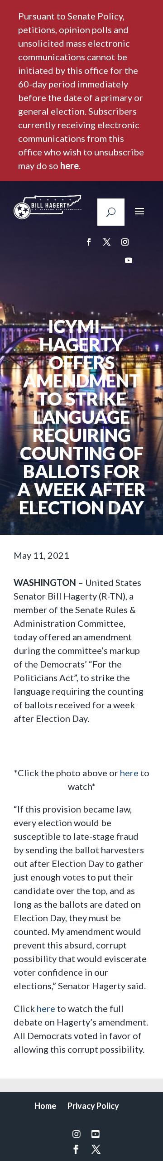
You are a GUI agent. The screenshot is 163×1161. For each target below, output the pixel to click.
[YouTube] (95, 1134)
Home (45, 1106)
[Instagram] (76, 1134)
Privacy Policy (93, 1106)
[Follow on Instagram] (125, 242)
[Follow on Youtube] (128, 260)
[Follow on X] (107, 242)
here (69, 165)
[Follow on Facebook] (89, 242)
